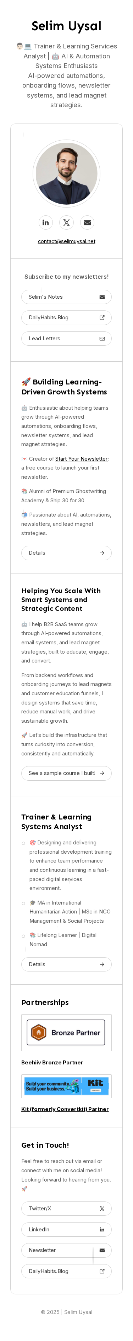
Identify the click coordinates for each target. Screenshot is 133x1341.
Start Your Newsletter (81, 459)
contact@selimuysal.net (66, 241)
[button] (46, 222)
